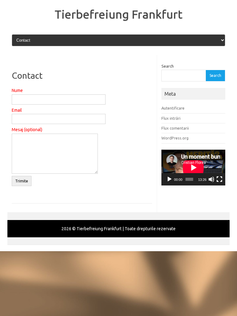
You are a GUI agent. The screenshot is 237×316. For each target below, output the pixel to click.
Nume (17, 90)
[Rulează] (169, 179)
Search (167, 66)
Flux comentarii (175, 128)
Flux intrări (171, 118)
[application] (193, 167)
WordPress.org (175, 138)
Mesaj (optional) (27, 129)
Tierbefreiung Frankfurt (118, 14)
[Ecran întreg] (219, 179)
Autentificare (173, 108)
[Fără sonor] (211, 179)
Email (17, 110)
